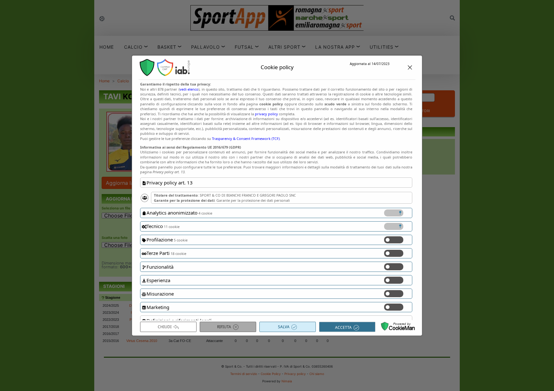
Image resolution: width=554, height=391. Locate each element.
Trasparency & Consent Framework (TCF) (246, 138)
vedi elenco (189, 88)
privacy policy (266, 113)
